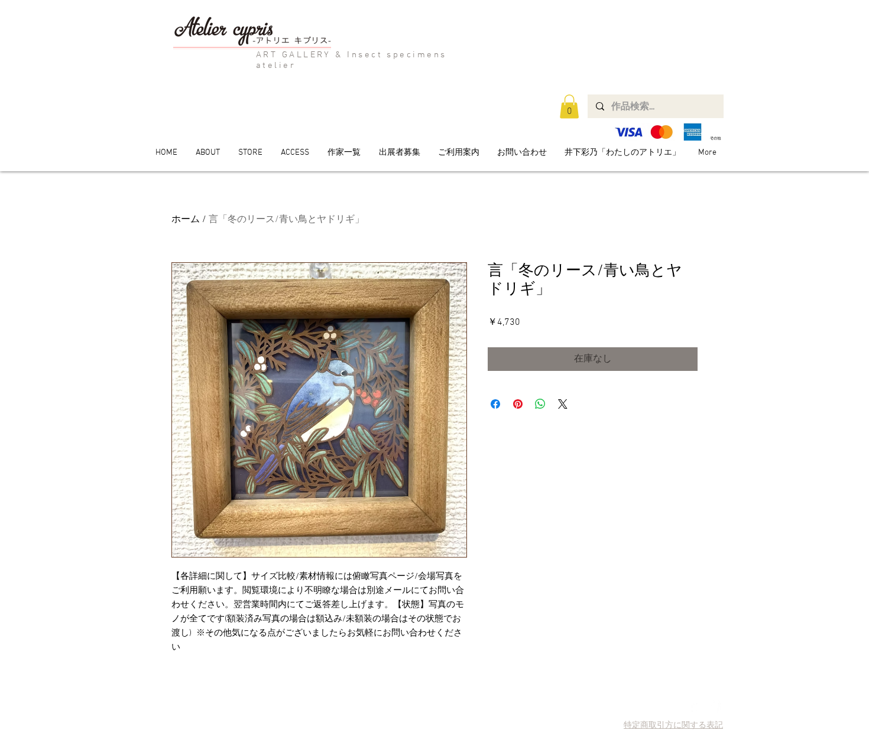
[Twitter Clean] (698, 706)
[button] (569, 106)
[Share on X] (563, 404)
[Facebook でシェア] (495, 404)
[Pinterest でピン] (518, 404)
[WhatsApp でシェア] (540, 404)
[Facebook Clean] (714, 706)
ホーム (185, 220)
